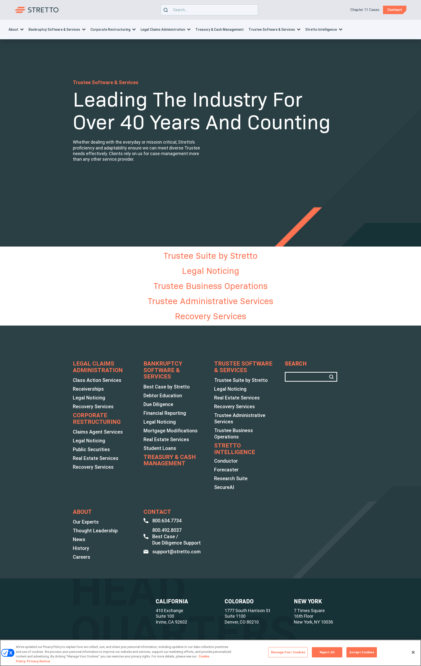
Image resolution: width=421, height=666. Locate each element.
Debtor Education (163, 395)
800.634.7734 (167, 521)
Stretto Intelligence (321, 29)
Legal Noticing (210, 270)
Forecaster (226, 470)
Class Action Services (97, 380)
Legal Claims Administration (163, 29)
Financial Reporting (165, 413)
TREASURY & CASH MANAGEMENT (170, 460)
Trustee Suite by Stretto (210, 255)
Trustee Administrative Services (210, 301)
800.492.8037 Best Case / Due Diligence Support (176, 536)
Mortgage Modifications (171, 431)
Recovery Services (210, 316)
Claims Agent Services (98, 432)
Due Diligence (158, 404)
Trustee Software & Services (272, 29)
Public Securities (91, 449)
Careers (81, 557)
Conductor (226, 461)
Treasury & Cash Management (219, 29)
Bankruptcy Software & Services (54, 29)
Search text (207, 9)
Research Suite (231, 478)
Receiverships (88, 389)
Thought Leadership (95, 531)
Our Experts (86, 522)
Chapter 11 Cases (364, 10)
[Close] (413, 652)
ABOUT (82, 512)
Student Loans (160, 448)
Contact (157, 512)
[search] (166, 9)
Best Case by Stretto (167, 387)
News (79, 539)
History (81, 548)
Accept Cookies (361, 652)
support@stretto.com (176, 552)
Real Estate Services (95, 458)
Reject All (327, 652)
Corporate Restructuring (110, 29)
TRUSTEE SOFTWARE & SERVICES (243, 366)
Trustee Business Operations (210, 285)
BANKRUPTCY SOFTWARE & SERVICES (163, 370)
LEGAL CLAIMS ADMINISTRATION (98, 366)
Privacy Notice (38, 661)
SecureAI (224, 487)
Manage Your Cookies (288, 652)
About (13, 29)
